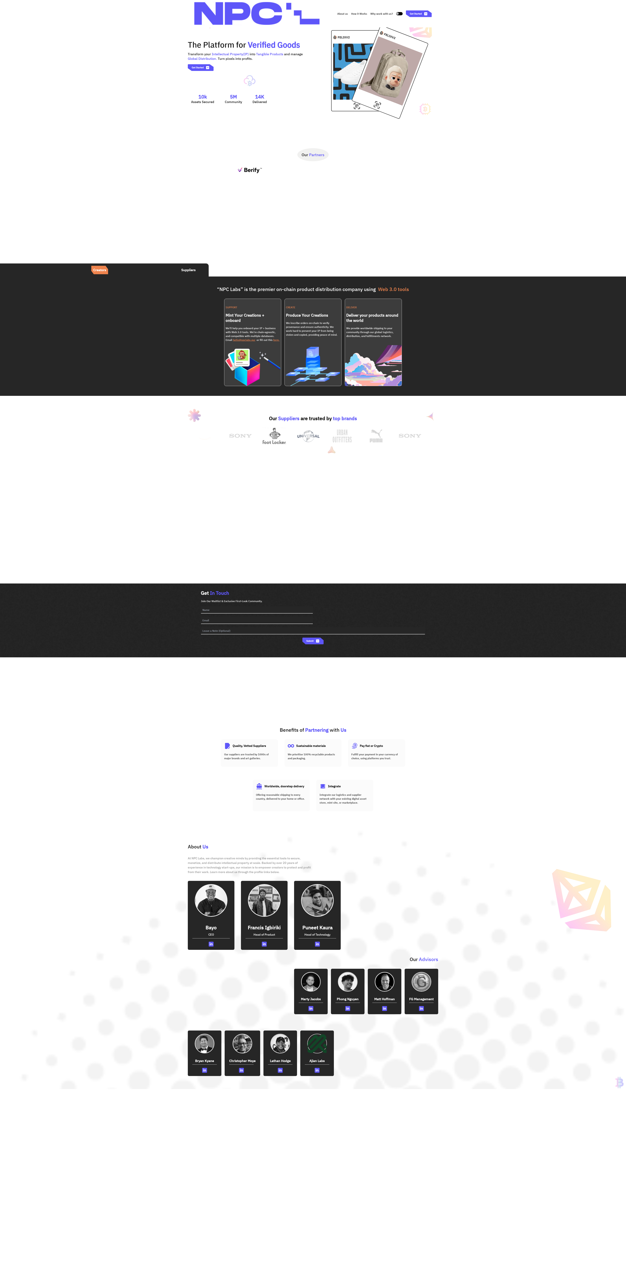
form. (276, 340)
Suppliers (188, 270)
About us (342, 13)
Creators (99, 270)
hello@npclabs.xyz (244, 340)
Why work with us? (381, 13)
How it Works (359, 13)
